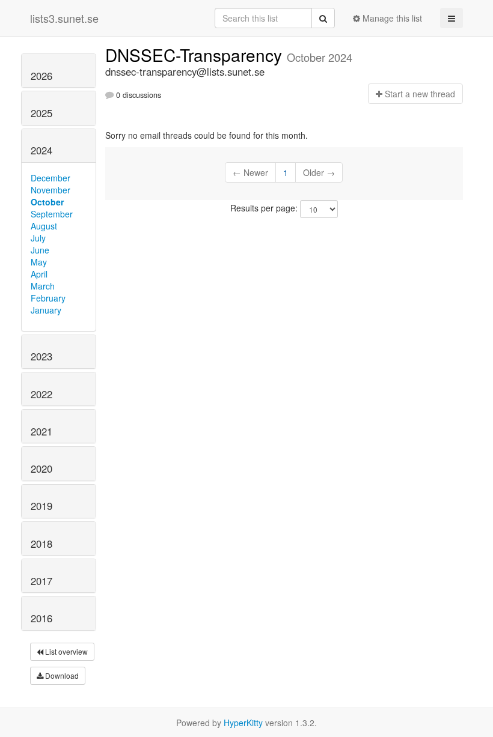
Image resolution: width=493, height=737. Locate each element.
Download (61, 675)
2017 (41, 581)
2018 (41, 543)
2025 (41, 113)
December (50, 178)
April (39, 274)
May (39, 262)
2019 (41, 506)
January (46, 310)
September (52, 214)
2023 (41, 356)
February (48, 298)
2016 (41, 618)
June (40, 250)
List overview (65, 651)
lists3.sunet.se (64, 18)
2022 (41, 394)
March (43, 286)
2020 (41, 468)
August (44, 226)
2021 (41, 431)
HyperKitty (243, 723)
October (47, 202)
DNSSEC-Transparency (196, 55)
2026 (41, 75)
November (50, 190)
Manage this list (391, 18)
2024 (41, 150)
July (38, 238)
